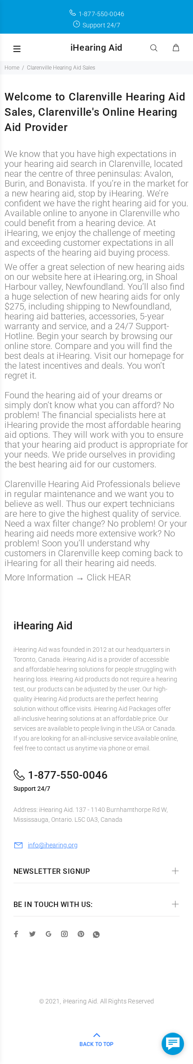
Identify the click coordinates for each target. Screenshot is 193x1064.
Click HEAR (109, 577)
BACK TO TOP (96, 1044)
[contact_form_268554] (173, 1044)
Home (11, 68)
